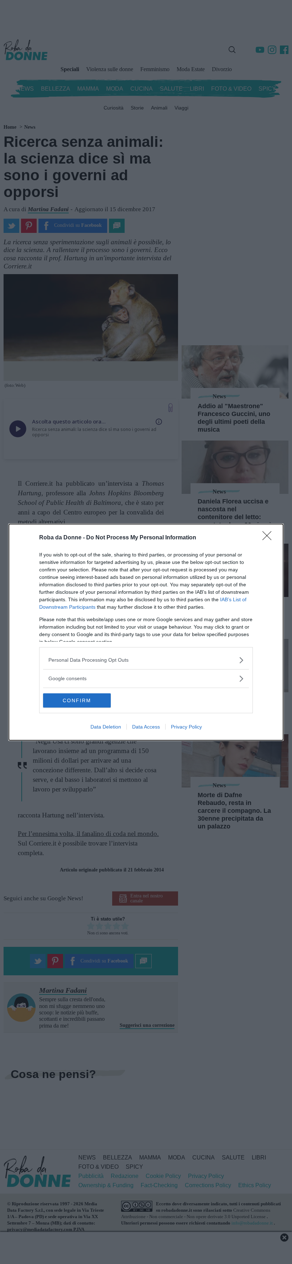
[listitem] (146, 660)
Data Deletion (105, 727)
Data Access (146, 727)
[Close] (269, 538)
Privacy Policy (186, 727)
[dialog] (146, 632)
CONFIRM (77, 700)
